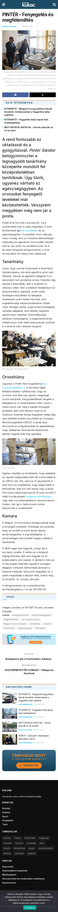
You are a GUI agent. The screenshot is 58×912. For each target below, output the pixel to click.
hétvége (7, 843)
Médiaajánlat (9, 874)
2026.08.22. (40, 717)
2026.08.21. (39, 730)
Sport (5, 816)
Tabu (5, 824)
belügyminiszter (20, 615)
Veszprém (40, 628)
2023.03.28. (27, 26)
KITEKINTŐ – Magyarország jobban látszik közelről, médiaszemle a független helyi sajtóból (28, 111)
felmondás (9, 628)
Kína (42, 843)
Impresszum (9, 882)
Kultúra (6, 812)
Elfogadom (30, 907)
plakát (32, 848)
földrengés (30, 838)
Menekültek (19, 848)
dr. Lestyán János (31, 619)
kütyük (7, 848)
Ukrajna (7, 853)
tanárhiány (35, 624)
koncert (19, 843)
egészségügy (25, 628)
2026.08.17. (40, 743)
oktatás (47, 624)
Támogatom (30, 765)
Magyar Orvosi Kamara (15, 624)
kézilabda (31, 843)
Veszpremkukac (26, 704)
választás (19, 853)
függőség (43, 838)
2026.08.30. (40, 704)
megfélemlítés (11, 619)
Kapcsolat (7, 866)
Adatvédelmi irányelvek (14, 870)
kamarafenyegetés (41, 615)
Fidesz (17, 838)
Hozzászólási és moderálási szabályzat (23, 878)
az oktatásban (30, 230)
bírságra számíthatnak (38, 496)
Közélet (6, 808)
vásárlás (32, 853)
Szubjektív (7, 820)
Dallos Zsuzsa (9, 26)
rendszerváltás (46, 848)
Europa (7, 838)
